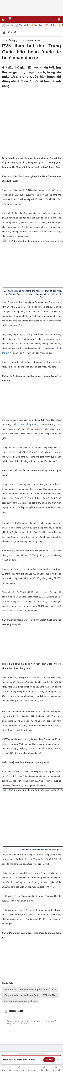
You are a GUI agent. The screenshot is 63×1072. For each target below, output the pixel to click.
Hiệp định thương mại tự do (34, 989)
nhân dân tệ (10, 989)
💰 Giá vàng (36, 25)
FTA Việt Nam (50, 995)
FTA (54, 989)
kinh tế (14, 343)
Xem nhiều (24, 25)
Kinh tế (12, 32)
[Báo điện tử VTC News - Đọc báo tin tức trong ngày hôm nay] (20, 19)
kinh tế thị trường (29, 424)
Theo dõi (49, 1060)
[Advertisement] (31, 119)
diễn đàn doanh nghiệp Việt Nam (20, 1001)
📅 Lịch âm (50, 25)
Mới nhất (9, 25)
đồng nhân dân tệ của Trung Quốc (21, 995)
